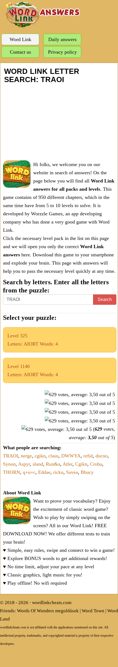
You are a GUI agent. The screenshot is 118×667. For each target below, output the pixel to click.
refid (88, 456)
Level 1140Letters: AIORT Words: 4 (32, 370)
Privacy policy (62, 52)
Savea (72, 472)
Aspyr (24, 464)
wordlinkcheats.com (51, 602)
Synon (9, 464)
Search (105, 299)
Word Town (93, 610)
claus (53, 456)
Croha (96, 464)
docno (101, 456)
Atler (67, 464)
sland (38, 464)
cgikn (40, 456)
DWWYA (71, 456)
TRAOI (10, 456)
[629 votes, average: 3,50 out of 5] (80, 394)
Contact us (20, 52)
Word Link (20, 39)
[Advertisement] (59, 122)
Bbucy (87, 472)
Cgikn (81, 464)
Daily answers (62, 39)
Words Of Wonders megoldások (48, 610)
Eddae (44, 472)
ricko (58, 472)
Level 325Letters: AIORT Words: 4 (32, 340)
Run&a (53, 464)
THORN (11, 472)
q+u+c (29, 472)
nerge (26, 456)
